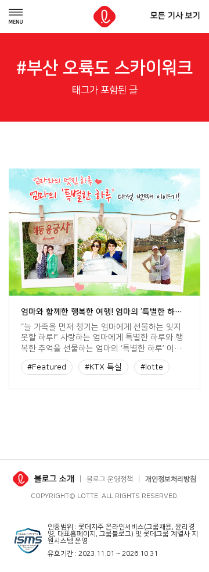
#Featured (46, 367)
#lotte (151, 367)
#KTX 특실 (103, 367)
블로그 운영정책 (110, 479)
